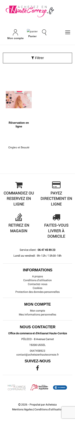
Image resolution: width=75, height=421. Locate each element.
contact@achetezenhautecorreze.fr (37, 354)
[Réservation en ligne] (19, 98)
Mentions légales (22, 409)
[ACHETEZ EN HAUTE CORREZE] (37, 11)
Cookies (37, 288)
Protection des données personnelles (37, 291)
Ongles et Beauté (18, 147)
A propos (37, 276)
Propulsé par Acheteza (43, 404)
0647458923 (37, 350)
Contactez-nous (37, 284)
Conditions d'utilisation (37, 280)
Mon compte (37, 310)
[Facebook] (37, 369)
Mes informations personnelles (37, 314)
